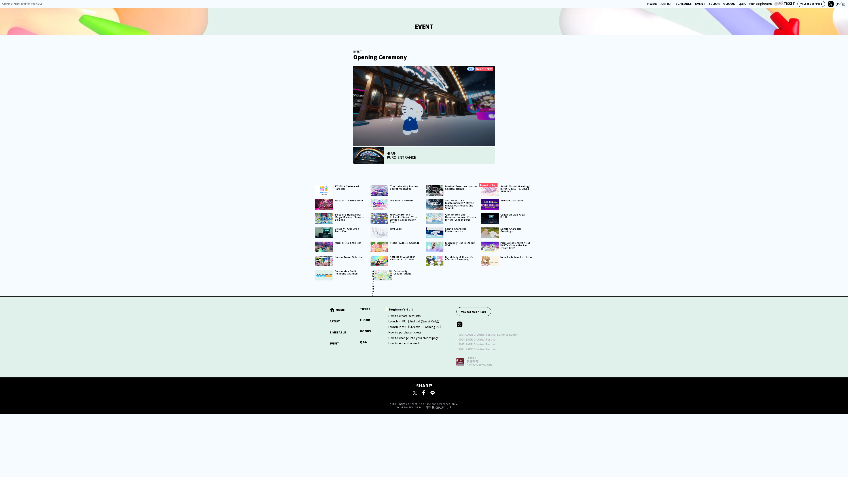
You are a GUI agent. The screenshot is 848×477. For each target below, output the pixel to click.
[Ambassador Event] (370, 270)
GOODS (365, 331)
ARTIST (334, 321)
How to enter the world (404, 343)
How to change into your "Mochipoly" (413, 338)
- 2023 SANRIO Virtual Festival (476, 344)
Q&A (363, 342)
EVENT (334, 343)
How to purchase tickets (405, 332)
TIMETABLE (337, 332)
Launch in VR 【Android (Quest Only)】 (414, 321)
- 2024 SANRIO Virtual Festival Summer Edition (487, 335)
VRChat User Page (473, 311)
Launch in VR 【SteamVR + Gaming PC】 (415, 327)
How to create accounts (404, 315)
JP (838, 4)
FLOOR (365, 320)
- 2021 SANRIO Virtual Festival (476, 349)
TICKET (365, 309)
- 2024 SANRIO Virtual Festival (476, 339)
